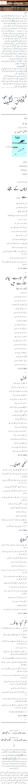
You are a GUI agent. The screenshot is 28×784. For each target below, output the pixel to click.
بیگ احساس (4, 755)
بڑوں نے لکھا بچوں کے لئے (11, 755)
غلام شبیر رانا (19, 763)
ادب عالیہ (18, 751)
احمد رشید (4, 749)
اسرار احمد (2, 751)
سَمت (11, 761)
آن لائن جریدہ (18, 749)
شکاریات (4, 761)
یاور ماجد (11, 768)
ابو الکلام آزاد (10, 749)
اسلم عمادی (25, 755)
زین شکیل (14, 761)
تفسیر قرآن (18, 758)
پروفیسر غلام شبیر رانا (8, 765)
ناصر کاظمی (14, 765)
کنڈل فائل (24, 174)
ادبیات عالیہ (10, 751)
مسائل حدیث (18, 765)
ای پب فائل (24, 170)
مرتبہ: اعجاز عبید (23, 766)
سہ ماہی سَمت (8, 761)
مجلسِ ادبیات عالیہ (11, 763)
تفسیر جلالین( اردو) (23, 758)
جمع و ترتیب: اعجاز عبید (9, 758)
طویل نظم (22, 763)
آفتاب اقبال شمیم (23, 749)
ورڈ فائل (25, 162)
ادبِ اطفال (15, 751)
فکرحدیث (15, 763)
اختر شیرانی (21, 751)
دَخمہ (20, 761)
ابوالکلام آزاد (13, 749)
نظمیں (11, 765)
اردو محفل (6, 751)
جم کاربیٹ (23, 761)
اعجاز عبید (20, 754)
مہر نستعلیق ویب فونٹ (22, 66)
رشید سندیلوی (18, 761)
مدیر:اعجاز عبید (3, 763)
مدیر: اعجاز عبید (7, 763)
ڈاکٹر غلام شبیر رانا (14, 768)
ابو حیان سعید (7, 749)
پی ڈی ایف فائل (23, 166)
